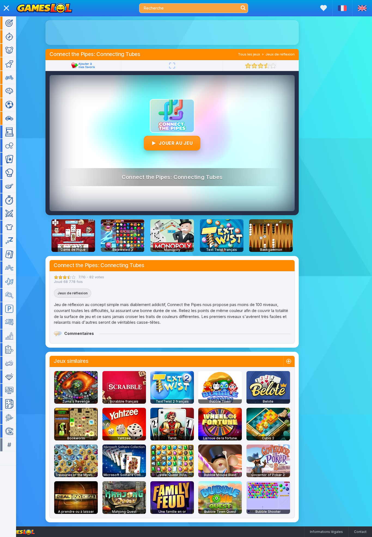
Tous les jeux (249, 54)
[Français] (342, 8)
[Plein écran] (172, 65)
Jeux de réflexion (280, 54)
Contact (360, 532)
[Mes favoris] (323, 8)
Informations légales (326, 532)
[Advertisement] (172, 32)
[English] (362, 8)
